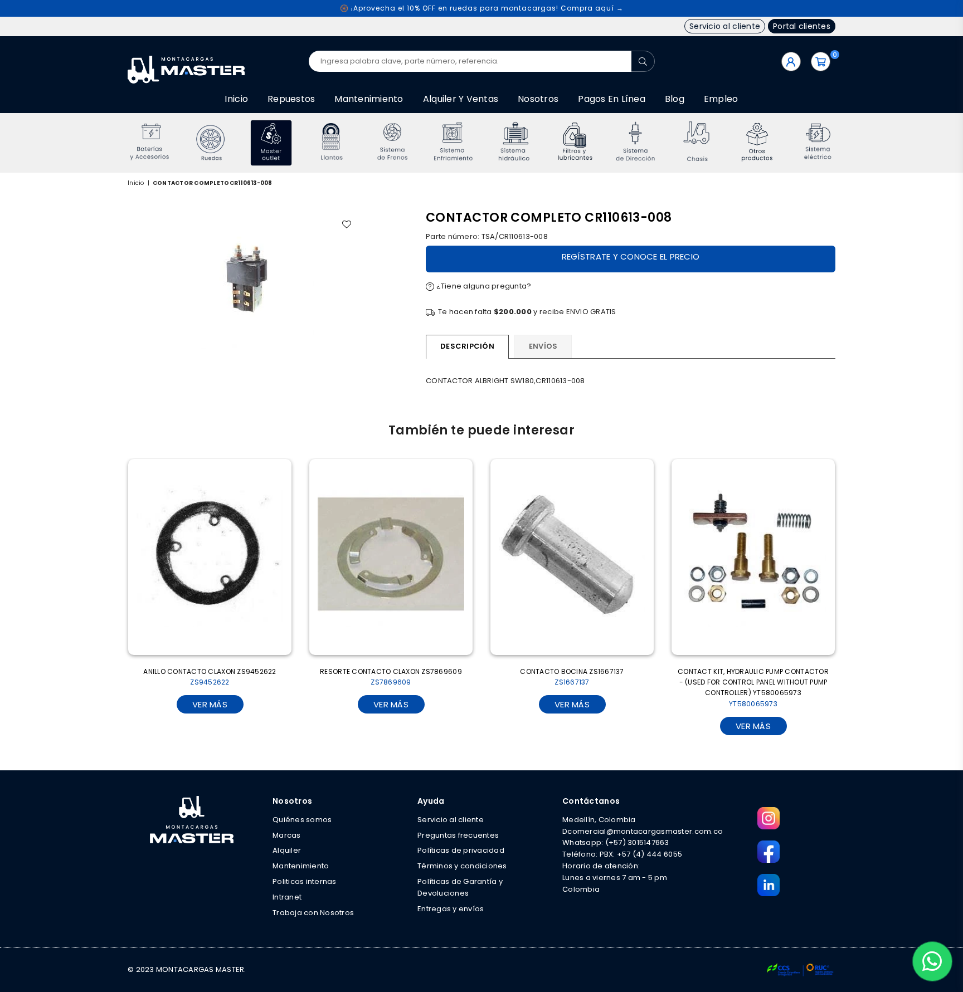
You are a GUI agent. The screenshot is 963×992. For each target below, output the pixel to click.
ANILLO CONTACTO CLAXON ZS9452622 (209, 677)
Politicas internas (305, 881)
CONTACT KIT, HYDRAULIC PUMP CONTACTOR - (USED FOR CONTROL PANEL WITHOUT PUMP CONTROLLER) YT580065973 (753, 687)
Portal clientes (801, 26)
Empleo (721, 98)
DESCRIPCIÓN (467, 346)
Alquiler (287, 850)
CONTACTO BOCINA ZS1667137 (572, 677)
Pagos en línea (611, 98)
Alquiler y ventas (460, 98)
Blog (674, 98)
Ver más (209, 704)
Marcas (287, 835)
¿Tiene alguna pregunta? (482, 286)
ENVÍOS (543, 346)
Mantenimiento (368, 98)
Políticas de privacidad (460, 850)
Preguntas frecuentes (458, 835)
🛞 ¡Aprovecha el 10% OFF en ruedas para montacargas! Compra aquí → (482, 8)
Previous (112, 143)
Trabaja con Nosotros (313, 912)
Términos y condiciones (462, 866)
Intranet (287, 897)
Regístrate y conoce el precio (631, 256)
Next (850, 143)
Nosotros (538, 98)
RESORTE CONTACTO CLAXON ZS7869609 (391, 677)
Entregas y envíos (450, 908)
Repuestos (291, 98)
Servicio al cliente (724, 26)
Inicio (236, 98)
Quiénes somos (302, 819)
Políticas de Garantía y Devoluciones (460, 887)
